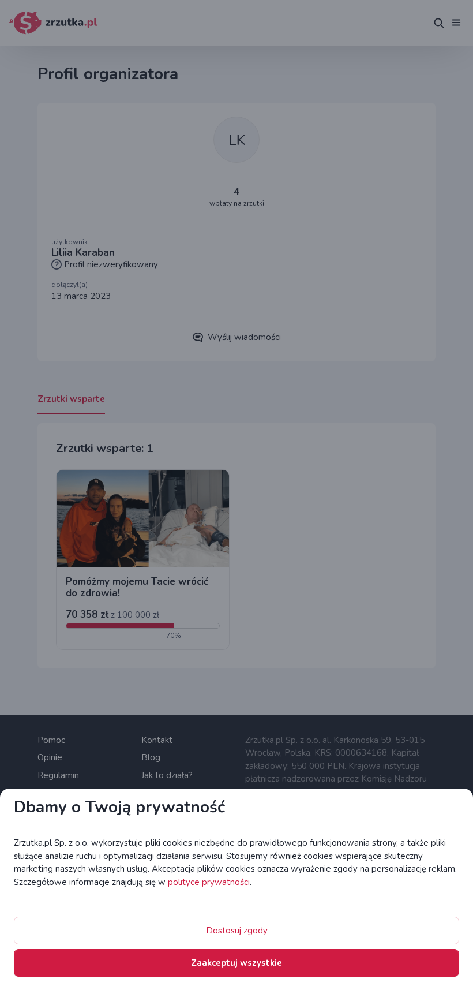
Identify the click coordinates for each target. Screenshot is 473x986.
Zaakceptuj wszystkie (236, 963)
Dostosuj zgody (237, 930)
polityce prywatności (209, 882)
